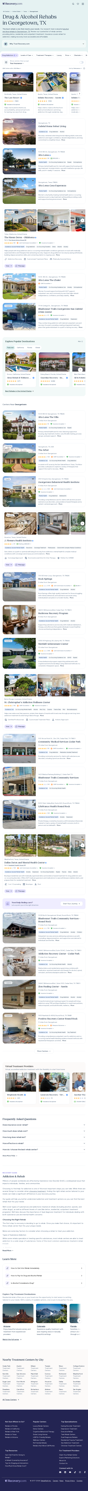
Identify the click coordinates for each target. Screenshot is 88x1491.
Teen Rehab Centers (68, 1434)
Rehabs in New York (12, 1432)
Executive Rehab (67, 1432)
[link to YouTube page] (70, 1472)
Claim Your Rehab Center (68, 1455)
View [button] (7, 266)
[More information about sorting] (84, 68)
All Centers (6, 11)
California (20, 348)
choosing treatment (37, 1191)
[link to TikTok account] (75, 1472)
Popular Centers (39, 1422)
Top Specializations (69, 1422)
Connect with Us (66, 1468)
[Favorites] (78, 4)
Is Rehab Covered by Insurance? (16, 1460)
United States (16, 11)
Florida (29, 348)
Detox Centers (38, 1429)
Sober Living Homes (40, 1434)
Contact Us (63, 1463)
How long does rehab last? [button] (14, 1137)
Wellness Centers (39, 1440)
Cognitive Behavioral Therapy (43, 1432)
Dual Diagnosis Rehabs (69, 1437)
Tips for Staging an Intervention (16, 1463)
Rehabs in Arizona (11, 1437)
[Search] (73, 4)
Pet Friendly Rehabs (40, 1443)
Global (37, 348)
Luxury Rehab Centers (41, 1426)
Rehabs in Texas (11, 1434)
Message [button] (21, 266)
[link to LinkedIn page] (65, 1472)
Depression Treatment (69, 1429)
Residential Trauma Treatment (72, 1440)
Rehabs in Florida (11, 1426)
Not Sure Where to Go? (14, 1422)
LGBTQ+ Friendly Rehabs (42, 1437)
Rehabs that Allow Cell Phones (44, 1446)
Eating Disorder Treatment (70, 1426)
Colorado (41, 1326)
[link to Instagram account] (80, 1472)
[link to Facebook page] (85, 1472)
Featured (10, 348)
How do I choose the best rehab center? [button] (20, 1149)
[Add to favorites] (33, 121)
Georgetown (21, 404)
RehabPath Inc (46, 1481)
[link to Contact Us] (60, 1472)
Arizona (6, 1326)
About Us (62, 1460)
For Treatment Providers (69, 1451)
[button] (82, 3)
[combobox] (17, 68)
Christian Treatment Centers (71, 1446)
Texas (25, 11)
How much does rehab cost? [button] (15, 1131)
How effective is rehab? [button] (13, 1143)
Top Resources (11, 1451)
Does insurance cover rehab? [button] (15, 1125)
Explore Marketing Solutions (69, 1458)
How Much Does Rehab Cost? (16, 1466)
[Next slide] (79, 93)
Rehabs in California (12, 1429)
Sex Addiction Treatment (70, 1443)
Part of (15, 240)
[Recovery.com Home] (12, 4)
